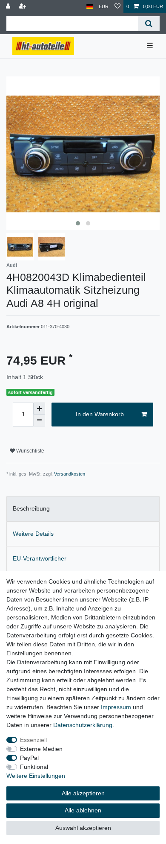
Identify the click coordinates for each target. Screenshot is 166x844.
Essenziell (33, 739)
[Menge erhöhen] (39, 409)
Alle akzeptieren (83, 793)
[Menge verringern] (39, 420)
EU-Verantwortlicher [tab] (39, 558)
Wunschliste (29, 451)
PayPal (29, 757)
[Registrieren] (23, 6)
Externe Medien (41, 748)
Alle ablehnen (83, 810)
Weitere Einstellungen (35, 775)
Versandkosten (69, 473)
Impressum (116, 707)
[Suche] (149, 23)
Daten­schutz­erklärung (82, 724)
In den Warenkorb (100, 414)
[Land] (89, 6)
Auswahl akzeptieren (83, 827)
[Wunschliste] (117, 6)
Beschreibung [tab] (31, 508)
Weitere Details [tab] (33, 533)
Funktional (34, 766)
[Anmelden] (9, 6)
